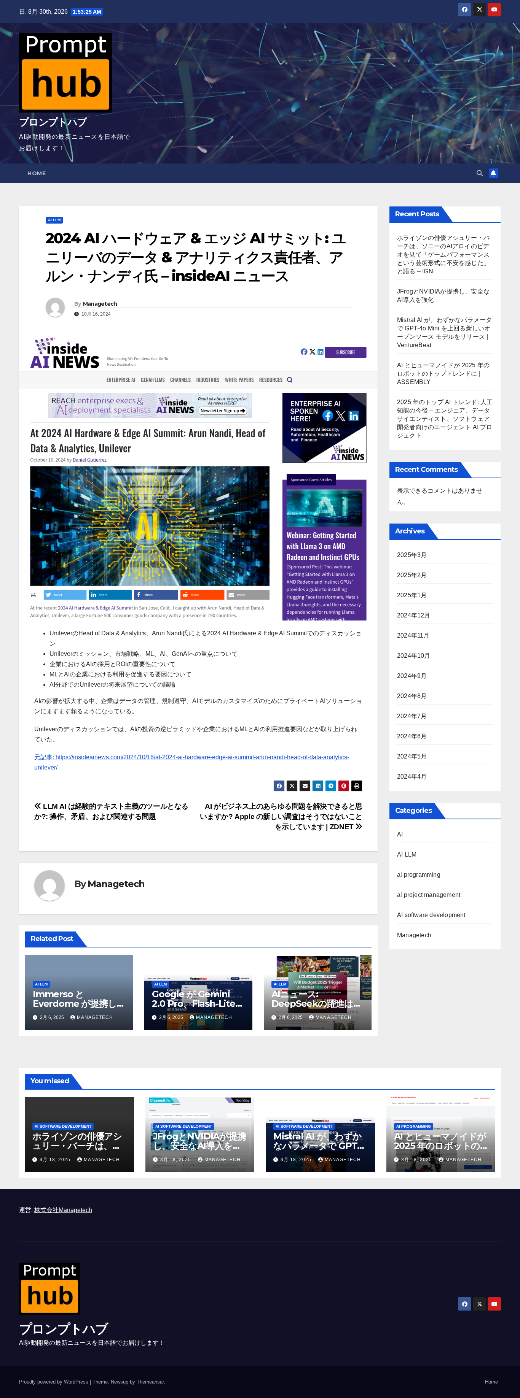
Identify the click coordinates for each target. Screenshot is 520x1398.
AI (400, 834)
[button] (480, 173)
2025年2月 (412, 575)
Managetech (100, 303)
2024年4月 (412, 776)
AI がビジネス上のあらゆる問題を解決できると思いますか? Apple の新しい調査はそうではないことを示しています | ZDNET (281, 816)
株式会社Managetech (63, 1210)
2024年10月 (414, 655)
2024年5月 (412, 756)
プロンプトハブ (52, 122)
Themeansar (150, 1382)
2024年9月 (412, 676)
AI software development (431, 915)
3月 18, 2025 (56, 1159)
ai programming (418, 874)
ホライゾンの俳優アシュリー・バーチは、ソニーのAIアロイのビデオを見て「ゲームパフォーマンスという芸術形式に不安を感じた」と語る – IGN (443, 255)
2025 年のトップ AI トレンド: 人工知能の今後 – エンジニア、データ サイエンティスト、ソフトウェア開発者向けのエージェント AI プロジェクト (445, 419)
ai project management (428, 895)
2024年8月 (412, 696)
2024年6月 (412, 736)
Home (36, 173)
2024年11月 (413, 635)
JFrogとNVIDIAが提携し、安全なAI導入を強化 (199, 1146)
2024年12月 (414, 615)
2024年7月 (412, 716)
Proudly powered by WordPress (54, 1382)
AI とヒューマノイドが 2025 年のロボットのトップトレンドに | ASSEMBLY (443, 373)
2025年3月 (412, 555)
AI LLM (54, 220)
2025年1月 (412, 595)
